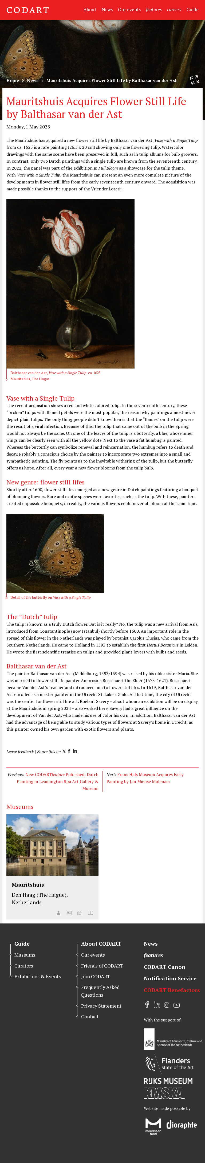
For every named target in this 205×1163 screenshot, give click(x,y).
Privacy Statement (101, 1006)
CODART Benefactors (172, 990)
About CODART (101, 943)
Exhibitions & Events (37, 976)
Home (12, 80)
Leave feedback (20, 751)
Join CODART (95, 976)
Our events (129, 9)
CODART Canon (165, 966)
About (90, 9)
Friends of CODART (102, 965)
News (107, 9)
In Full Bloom (106, 168)
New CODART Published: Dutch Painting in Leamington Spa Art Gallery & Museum (57, 781)
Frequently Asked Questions (100, 991)
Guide (193, 9)
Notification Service (170, 978)
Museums (24, 954)
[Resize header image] (195, 80)
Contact (89, 1016)
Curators (23, 965)
